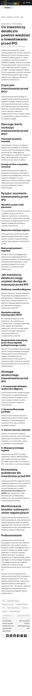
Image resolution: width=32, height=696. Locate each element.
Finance (4, 611)
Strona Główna (6, 24)
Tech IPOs (24, 608)
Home (7, 7)
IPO (3, 601)
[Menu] (24, 3)
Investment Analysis (21, 604)
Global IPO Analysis (7, 604)
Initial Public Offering (13, 601)
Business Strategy (15, 611)
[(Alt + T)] (12, 7)
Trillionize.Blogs (17, 24)
